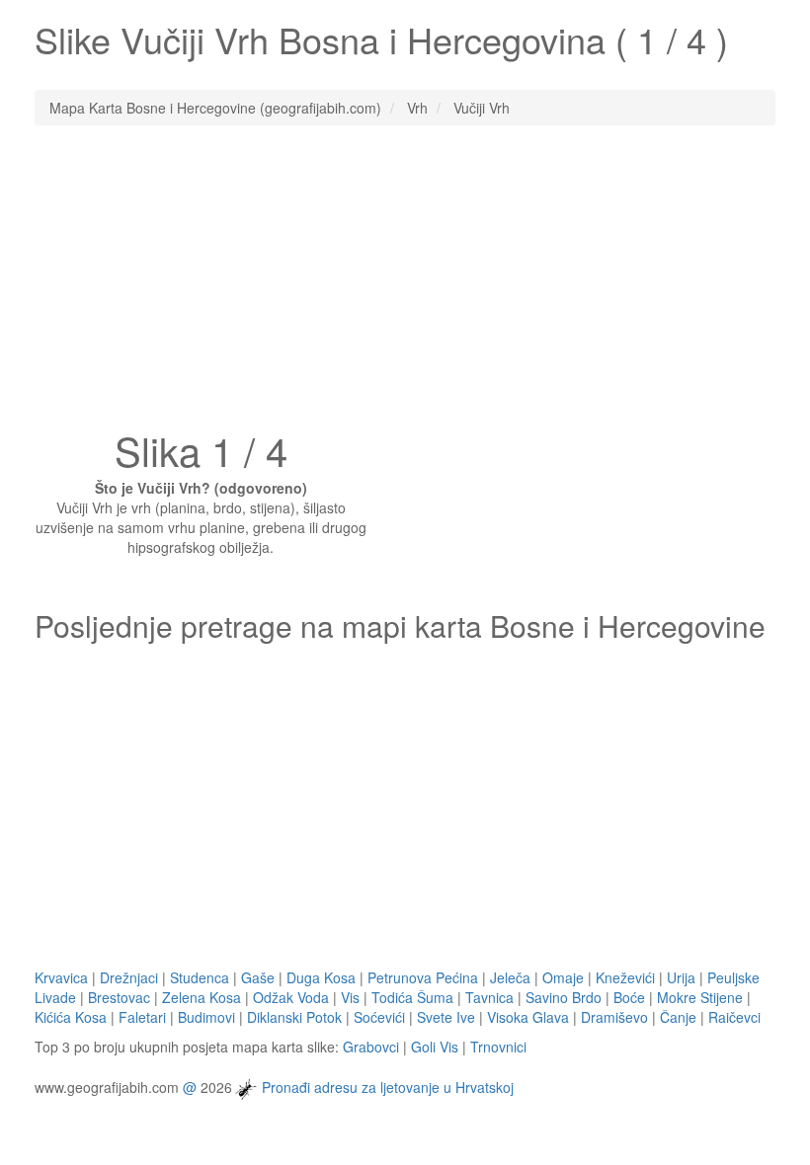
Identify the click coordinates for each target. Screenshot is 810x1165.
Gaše (258, 977)
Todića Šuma (412, 997)
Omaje (563, 977)
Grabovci (371, 1046)
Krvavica (61, 977)
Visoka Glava (528, 1017)
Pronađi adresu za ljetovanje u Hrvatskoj (388, 1086)
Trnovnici (498, 1046)
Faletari (142, 1017)
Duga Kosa (321, 977)
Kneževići (625, 977)
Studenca (199, 977)
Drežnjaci (129, 977)
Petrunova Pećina (422, 977)
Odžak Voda (291, 997)
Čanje (678, 1017)
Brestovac (119, 997)
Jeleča (510, 977)
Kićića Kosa (71, 1017)
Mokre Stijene (700, 997)
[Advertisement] (405, 283)
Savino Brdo (564, 997)
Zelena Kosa (201, 997)
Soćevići (379, 1017)
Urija (681, 977)
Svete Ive (446, 1017)
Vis (350, 997)
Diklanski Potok (294, 1017)
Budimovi (206, 1017)
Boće (629, 997)
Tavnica (489, 997)
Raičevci (734, 1017)
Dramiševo (614, 1017)
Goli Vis (434, 1046)
